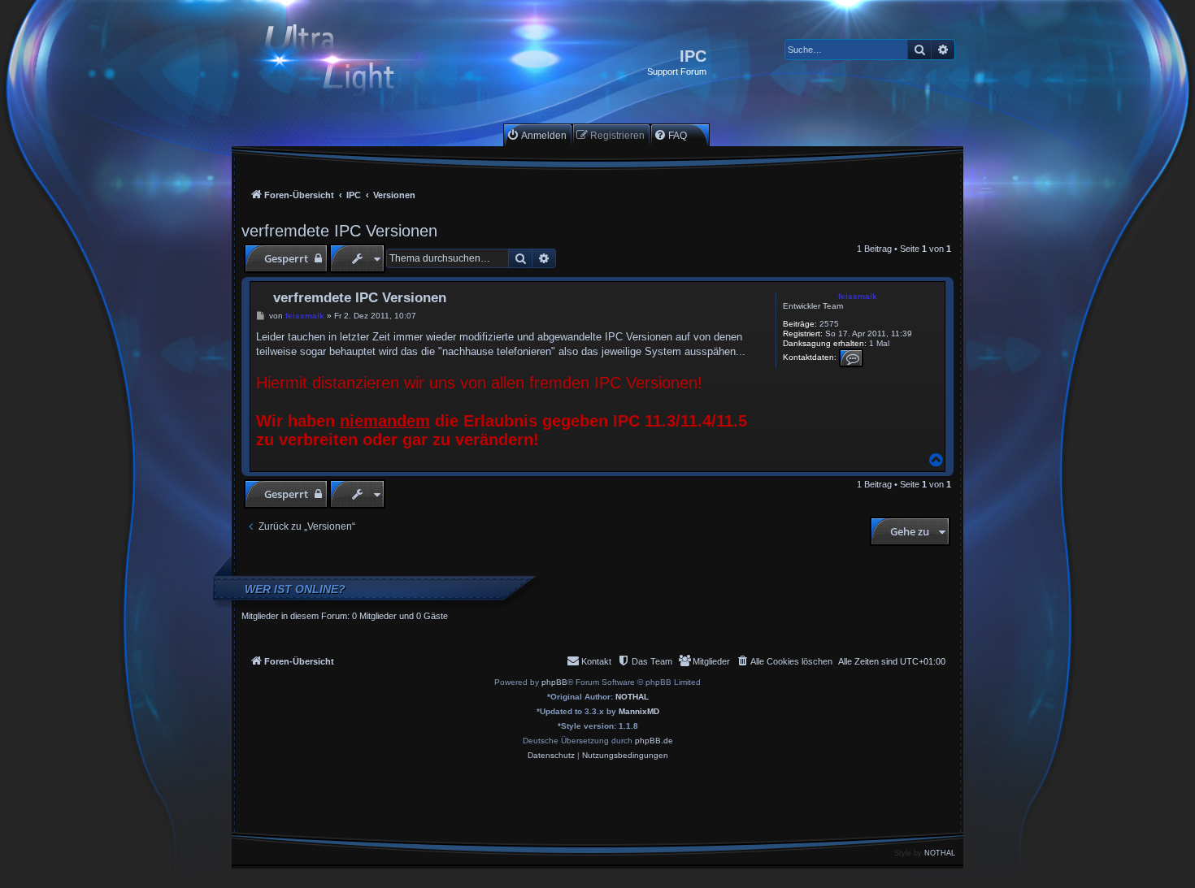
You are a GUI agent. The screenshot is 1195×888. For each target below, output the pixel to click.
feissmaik (857, 296)
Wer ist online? (295, 589)
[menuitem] (536, 135)
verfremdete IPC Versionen (339, 231)
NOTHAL (632, 696)
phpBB (554, 682)
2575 (829, 323)
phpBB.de (654, 740)
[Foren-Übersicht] (343, 62)
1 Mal (879, 343)
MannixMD (639, 711)
